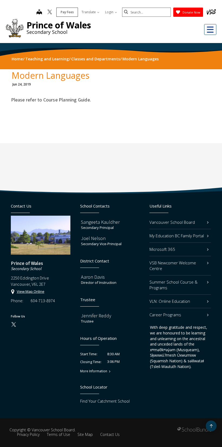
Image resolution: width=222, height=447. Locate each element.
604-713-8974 (43, 300)
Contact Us (110, 434)
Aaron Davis (93, 277)
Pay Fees (67, 12)
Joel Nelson (93, 238)
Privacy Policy (28, 434)
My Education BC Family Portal (176, 235)
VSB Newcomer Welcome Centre (172, 265)
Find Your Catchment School (105, 401)
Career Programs (165, 314)
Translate (89, 12)
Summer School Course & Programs (173, 284)
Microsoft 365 (162, 249)
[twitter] (50, 12)
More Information (93, 371)
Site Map (85, 434)
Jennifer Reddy (96, 316)
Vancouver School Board (172, 222)
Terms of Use (58, 434)
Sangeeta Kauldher (100, 222)
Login (109, 12)
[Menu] (210, 29)
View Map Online (30, 291)
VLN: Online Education (169, 301)
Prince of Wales (59, 25)
